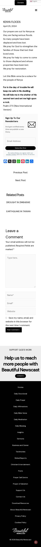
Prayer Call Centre (20, 477)
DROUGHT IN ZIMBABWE (18, 202)
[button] (21, 2)
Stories (20, 387)
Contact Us (20, 497)
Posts (20, 471)
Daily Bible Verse (20, 413)
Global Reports (21, 458)
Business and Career (20, 445)
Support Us (20, 490)
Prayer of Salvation (20, 484)
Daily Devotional (20, 394)
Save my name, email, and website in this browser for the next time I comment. (19, 322)
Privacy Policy (20, 516)
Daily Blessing (20, 426)
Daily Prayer (20, 400)
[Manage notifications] (36, 542)
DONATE (20, 376)
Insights (20, 432)
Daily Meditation (20, 419)
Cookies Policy (20, 522)
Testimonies (20, 452)
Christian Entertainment (20, 464)
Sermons (20, 439)
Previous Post (20, 172)
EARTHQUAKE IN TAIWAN (18, 211)
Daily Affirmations (20, 406)
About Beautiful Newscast (20, 509)
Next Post (20, 180)
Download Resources (20, 503)
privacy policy (11, 154)
